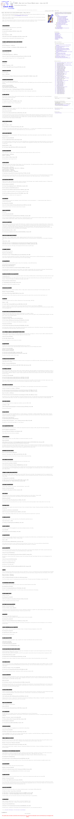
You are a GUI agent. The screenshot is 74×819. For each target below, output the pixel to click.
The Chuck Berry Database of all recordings (62, 24)
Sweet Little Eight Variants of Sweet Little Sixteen (62, 46)
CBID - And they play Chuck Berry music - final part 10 (31, 3)
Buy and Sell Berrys (57, 33)
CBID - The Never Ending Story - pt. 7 (60, 84)
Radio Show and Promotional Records (62, 22)
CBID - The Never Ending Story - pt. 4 (60, 90)
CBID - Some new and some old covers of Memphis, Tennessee (63, 65)
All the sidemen (59, 26)
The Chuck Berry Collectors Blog (20, 5)
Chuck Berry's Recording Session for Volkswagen (62, 48)
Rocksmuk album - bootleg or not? (60, 56)
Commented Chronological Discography (62, 16)
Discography (57, 15)
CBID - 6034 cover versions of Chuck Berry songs (61, 80)
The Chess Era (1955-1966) (62, 17)
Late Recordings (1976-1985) (62, 20)
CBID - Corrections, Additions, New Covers (60, 76)
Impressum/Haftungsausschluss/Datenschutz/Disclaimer (62, 104)
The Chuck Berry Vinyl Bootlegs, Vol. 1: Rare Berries (63, 55)
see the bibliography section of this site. (21, 15)
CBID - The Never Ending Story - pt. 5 (60, 89)
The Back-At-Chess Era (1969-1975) (63, 19)
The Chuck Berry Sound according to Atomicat (61, 86)
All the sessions (59, 25)
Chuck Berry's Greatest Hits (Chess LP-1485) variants (63, 57)
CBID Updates (57, 34)
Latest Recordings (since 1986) (62, 21)
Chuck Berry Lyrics (57, 35)
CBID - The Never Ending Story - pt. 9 (60, 81)
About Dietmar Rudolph (59, 28)
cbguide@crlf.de (66, 105)
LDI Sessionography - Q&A (58, 37)
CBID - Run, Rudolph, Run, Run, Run (60, 66)
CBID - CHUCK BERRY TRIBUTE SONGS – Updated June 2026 (63, 62)
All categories (57, 39)
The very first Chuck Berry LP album (61, 53)
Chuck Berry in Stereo (59, 47)
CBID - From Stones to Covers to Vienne (60, 67)
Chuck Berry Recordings (58, 36)
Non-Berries (56, 38)
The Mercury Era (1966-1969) (62, 18)
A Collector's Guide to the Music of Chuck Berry (63, 12)
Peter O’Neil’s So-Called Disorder (59, 85)
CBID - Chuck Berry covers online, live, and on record (62, 71)
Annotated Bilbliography (59, 27)
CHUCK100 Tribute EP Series (59, 75)
